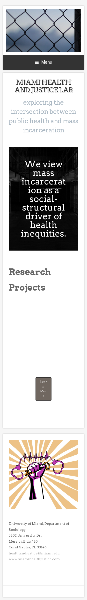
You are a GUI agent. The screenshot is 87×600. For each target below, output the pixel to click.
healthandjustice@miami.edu (34, 553)
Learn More (43, 389)
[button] (72, 307)
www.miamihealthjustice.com (34, 559)
